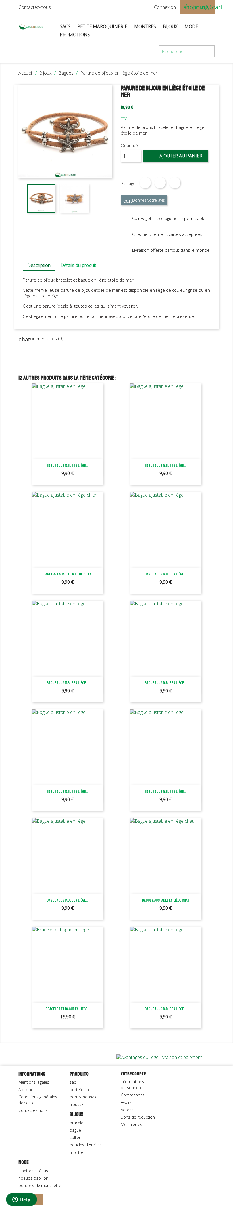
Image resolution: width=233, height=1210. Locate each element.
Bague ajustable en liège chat (165, 900)
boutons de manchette (39, 1185)
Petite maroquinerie (102, 26)
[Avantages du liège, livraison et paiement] (159, 1057)
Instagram (37, 1199)
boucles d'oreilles (86, 1145)
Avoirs (126, 1102)
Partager (145, 182)
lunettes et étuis (33, 1170)
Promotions (75, 34)
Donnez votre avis (144, 201)
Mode (191, 26)
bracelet (77, 1122)
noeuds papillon (33, 1178)
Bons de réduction (138, 1117)
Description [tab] (39, 265)
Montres (145, 26)
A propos (27, 1089)
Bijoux (170, 26)
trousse (77, 1104)
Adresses (129, 1109)
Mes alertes (131, 1124)
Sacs (65, 26)
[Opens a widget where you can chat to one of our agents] (21, 1200)
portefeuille (80, 1089)
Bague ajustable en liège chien (67, 574)
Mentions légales (33, 1082)
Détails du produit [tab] (78, 265)
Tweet (160, 182)
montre (76, 1152)
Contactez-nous (34, 7)
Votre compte (133, 1074)
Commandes (133, 1095)
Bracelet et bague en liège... (67, 1009)
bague (75, 1130)
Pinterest (174, 182)
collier (75, 1137)
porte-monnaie (83, 1097)
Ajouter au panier (176, 155)
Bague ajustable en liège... (67, 465)
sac (73, 1082)
